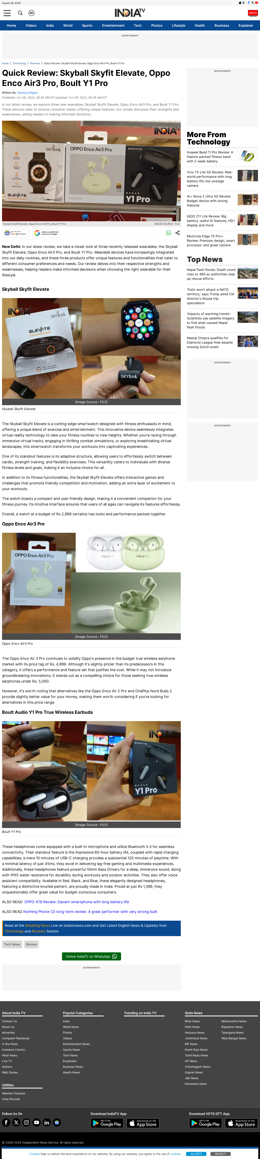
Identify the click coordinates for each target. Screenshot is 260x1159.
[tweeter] (16, 1122)
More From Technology (208, 138)
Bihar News (192, 1021)
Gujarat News (194, 1072)
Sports (87, 25)
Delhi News (192, 1027)
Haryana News (194, 1032)
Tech (138, 25)
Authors (7, 1066)
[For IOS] (241, 1123)
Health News (71, 1072)
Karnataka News (196, 1083)
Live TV (7, 1061)
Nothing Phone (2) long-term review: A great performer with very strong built (90, 911)
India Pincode (11, 1099)
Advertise (8, 1032)
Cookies (34, 1154)
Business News (73, 1066)
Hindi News (9, 1055)
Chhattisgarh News (197, 1066)
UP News (191, 1061)
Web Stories (10, 1072)
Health (200, 25)
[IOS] (240, 2)
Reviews (35, 63)
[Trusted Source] (46, 233)
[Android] (244, 2)
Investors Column (13, 1049)
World (68, 25)
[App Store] (143, 1123)
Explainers (70, 1061)
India (50, 25)
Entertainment (113, 25)
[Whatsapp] (168, 233)
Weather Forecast (13, 1093)
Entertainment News (76, 1044)
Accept (196, 1154)
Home (11, 25)
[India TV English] (130, 13)
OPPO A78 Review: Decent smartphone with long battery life (76, 902)
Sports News (71, 1049)
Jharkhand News (196, 1038)
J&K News (191, 1078)
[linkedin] (47, 1122)
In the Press (10, 1044)
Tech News (12, 944)
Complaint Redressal (15, 1038)
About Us (8, 1027)
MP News (191, 1044)
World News (71, 1027)
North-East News (196, 1049)
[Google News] (15, 233)
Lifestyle (178, 25)
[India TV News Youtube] (256, 2)
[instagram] (26, 1122)
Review (31, 944)
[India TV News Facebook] (248, 2)
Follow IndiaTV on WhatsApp (88, 956)
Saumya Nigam (27, 92)
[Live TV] (253, 13)
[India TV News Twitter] (252, 2)
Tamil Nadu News (196, 1055)
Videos (31, 25)
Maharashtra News (233, 1021)
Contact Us (9, 1021)
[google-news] (57, 1122)
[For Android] (205, 1123)
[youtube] (36, 1122)
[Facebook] (6, 1122)
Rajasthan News (232, 1027)
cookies (175, 1154)
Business (222, 25)
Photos (156, 25)
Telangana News (232, 1032)
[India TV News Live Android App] (107, 1123)
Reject (220, 1154)
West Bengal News (233, 1038)
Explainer (246, 25)
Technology (19, 63)
